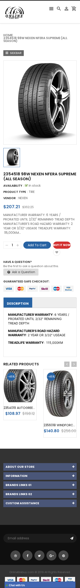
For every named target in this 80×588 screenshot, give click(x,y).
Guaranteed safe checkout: (26, 281)
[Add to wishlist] (56, 252)
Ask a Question (23, 272)
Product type (14, 192)
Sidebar (15, 53)
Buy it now (62, 245)
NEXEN (23, 198)
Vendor (9, 198)
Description (18, 303)
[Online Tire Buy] (40, 580)
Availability (12, 186)
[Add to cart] (26, 400)
